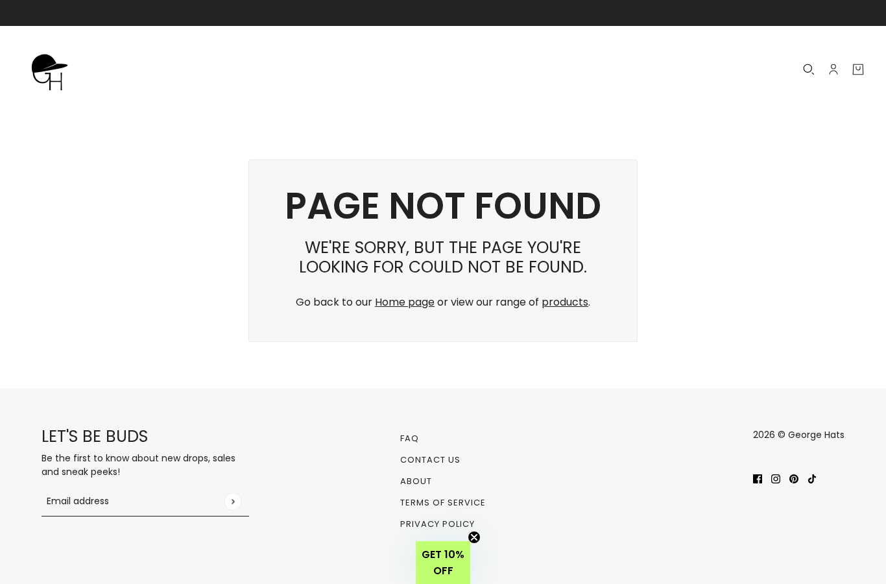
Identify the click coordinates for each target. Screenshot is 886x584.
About (416, 481)
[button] (443, 562)
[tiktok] (812, 478)
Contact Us (430, 460)
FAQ (409, 438)
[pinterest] (794, 478)
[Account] (833, 69)
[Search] (809, 69)
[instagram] (775, 478)
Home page (405, 302)
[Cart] (858, 69)
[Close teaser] (474, 537)
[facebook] (757, 478)
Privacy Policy (437, 524)
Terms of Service (443, 502)
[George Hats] (53, 69)
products (565, 302)
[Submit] (232, 501)
